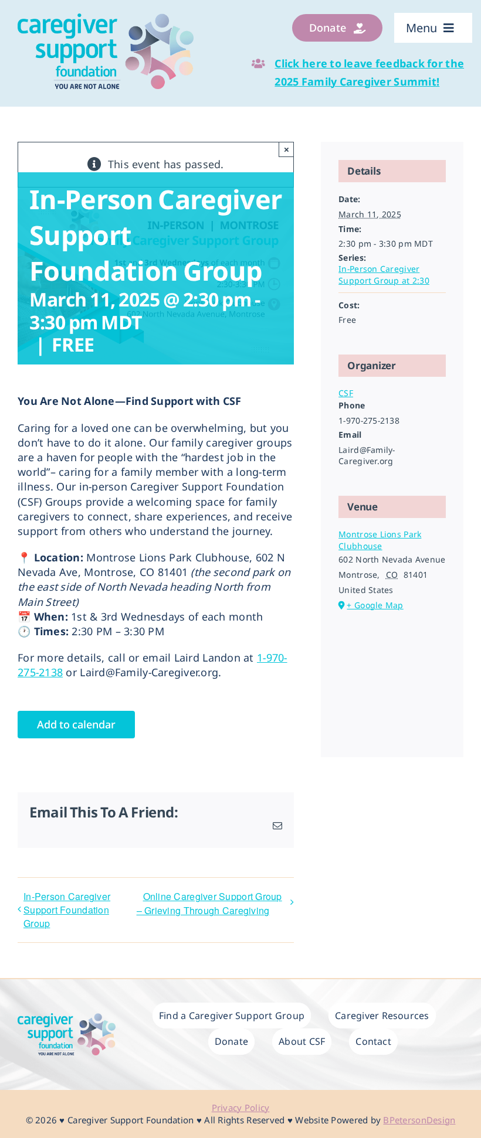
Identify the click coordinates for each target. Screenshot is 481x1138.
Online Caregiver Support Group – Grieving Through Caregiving (209, 903)
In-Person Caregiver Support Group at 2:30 (383, 274)
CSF (345, 392)
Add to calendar (76, 724)
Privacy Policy (241, 1107)
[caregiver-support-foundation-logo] (106, 19)
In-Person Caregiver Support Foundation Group (66, 910)
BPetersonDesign (419, 1120)
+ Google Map (375, 605)
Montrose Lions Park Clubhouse (379, 540)
